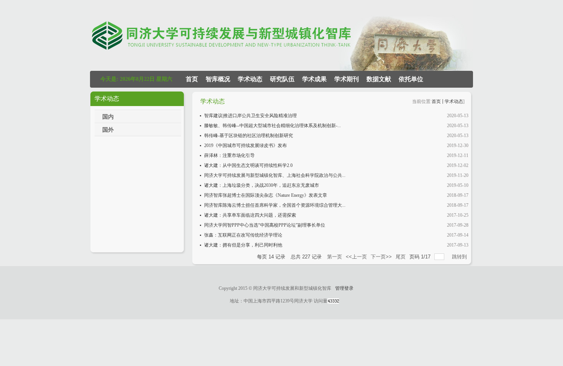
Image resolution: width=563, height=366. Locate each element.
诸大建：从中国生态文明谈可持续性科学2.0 (248, 165)
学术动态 (454, 101)
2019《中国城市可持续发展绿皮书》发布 (245, 145)
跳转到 (460, 257)
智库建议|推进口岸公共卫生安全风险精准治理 (250, 115)
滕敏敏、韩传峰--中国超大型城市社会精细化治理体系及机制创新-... (272, 125)
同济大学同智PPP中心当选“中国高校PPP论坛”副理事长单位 (264, 225)
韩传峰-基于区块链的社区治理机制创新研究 (248, 135)
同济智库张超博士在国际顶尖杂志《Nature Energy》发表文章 (265, 195)
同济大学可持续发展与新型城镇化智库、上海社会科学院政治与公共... (274, 175)
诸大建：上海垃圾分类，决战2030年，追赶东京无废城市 (261, 185)
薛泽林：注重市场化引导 (229, 155)
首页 (436, 101)
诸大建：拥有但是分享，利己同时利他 (243, 245)
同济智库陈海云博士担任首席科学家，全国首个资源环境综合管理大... (274, 205)
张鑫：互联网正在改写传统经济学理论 (243, 235)
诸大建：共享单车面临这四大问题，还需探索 (250, 215)
